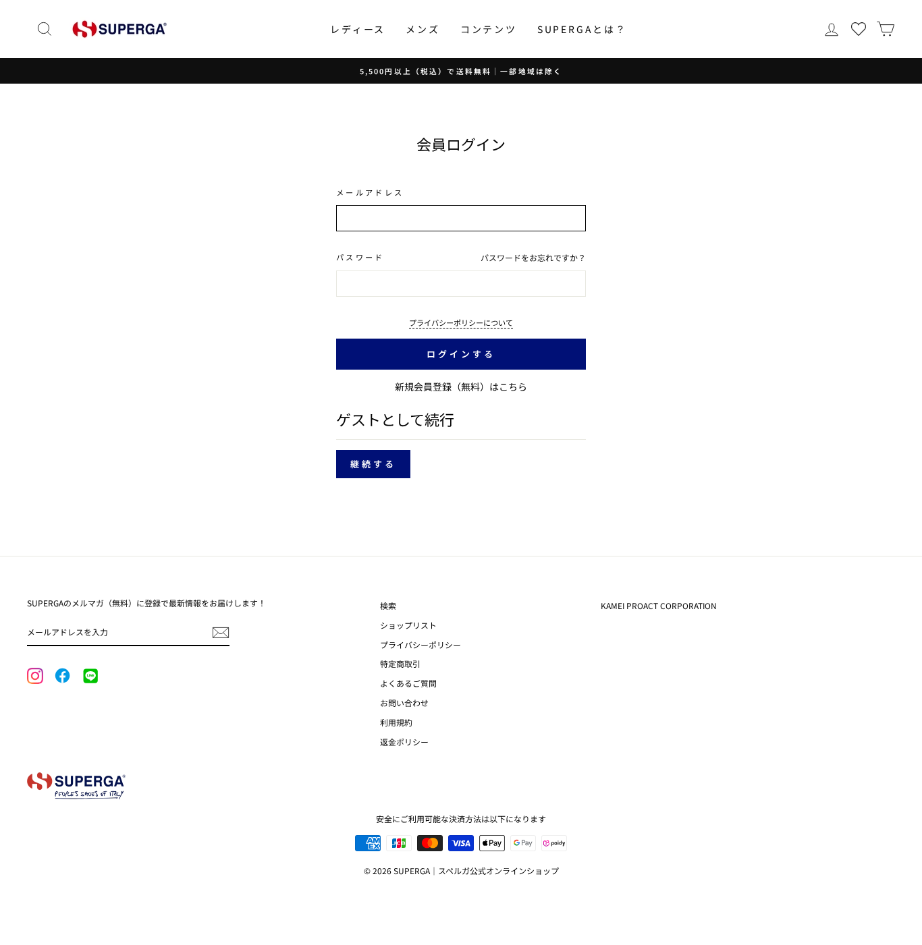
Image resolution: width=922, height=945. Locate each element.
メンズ (422, 29)
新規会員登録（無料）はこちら (461, 386)
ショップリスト (408, 625)
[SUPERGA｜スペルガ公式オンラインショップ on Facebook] (62, 676)
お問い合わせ (404, 702)
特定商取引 (400, 663)
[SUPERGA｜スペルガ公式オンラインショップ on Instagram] (35, 677)
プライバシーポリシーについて (461, 322)
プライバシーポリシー (420, 644)
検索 (388, 605)
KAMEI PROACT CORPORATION (659, 605)
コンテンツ (488, 29)
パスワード (360, 257)
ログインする (461, 353)
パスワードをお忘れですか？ (533, 257)
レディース (357, 29)
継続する (373, 463)
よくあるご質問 (408, 683)
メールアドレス (370, 192)
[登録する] (220, 633)
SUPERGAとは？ (582, 29)
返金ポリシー (404, 741)
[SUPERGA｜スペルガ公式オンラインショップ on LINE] (90, 676)
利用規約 (396, 722)
